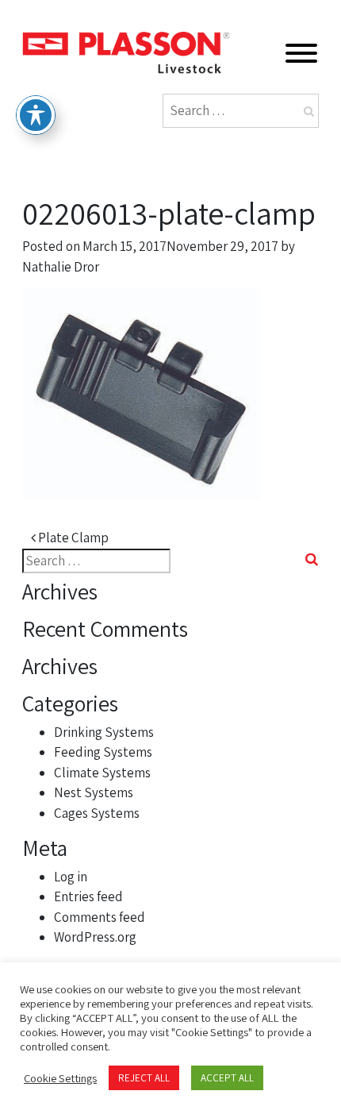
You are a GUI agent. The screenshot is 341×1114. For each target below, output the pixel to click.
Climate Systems (102, 772)
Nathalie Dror (60, 267)
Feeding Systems (103, 752)
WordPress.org (95, 937)
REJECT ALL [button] (144, 1078)
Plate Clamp (72, 537)
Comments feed (99, 917)
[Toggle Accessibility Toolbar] (36, 115)
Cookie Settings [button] (60, 1078)
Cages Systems (97, 813)
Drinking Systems (104, 732)
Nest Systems (93, 792)
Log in (70, 876)
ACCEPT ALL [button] (227, 1078)
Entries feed (88, 896)
